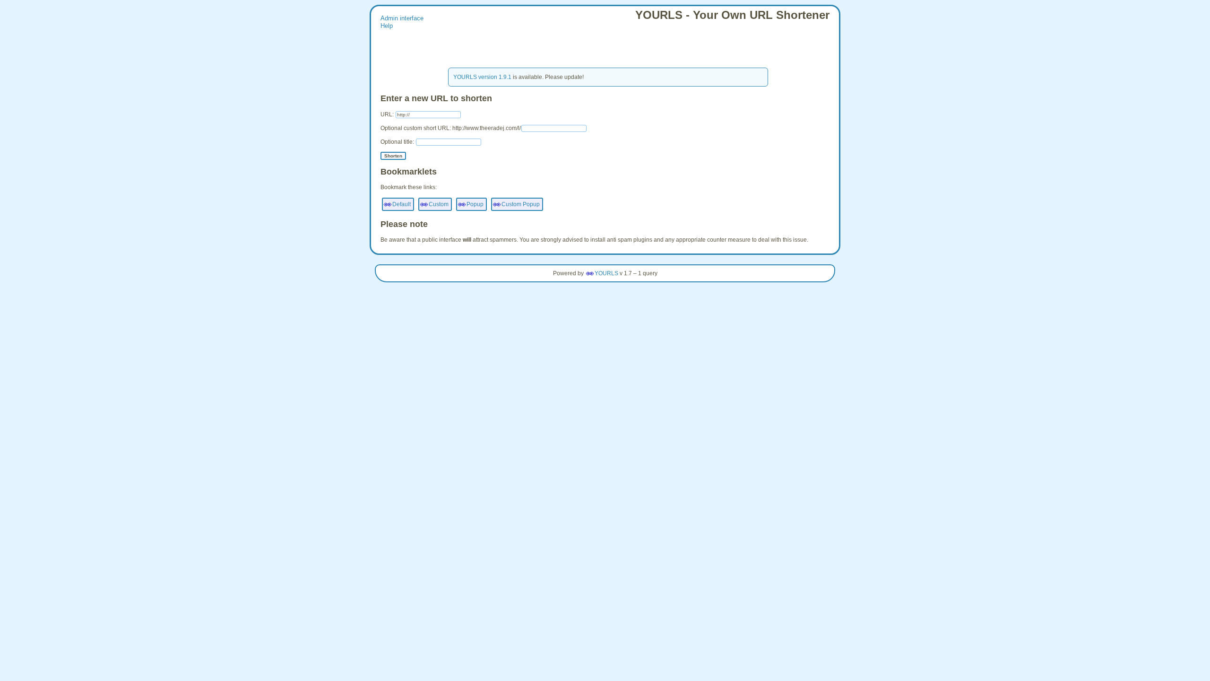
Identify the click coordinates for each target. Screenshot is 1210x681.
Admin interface (402, 18)
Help (386, 26)
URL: (387, 114)
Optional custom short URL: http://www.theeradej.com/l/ (450, 128)
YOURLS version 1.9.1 (482, 77)
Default (401, 204)
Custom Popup (520, 204)
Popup (475, 204)
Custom (439, 204)
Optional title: (397, 142)
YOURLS (606, 273)
